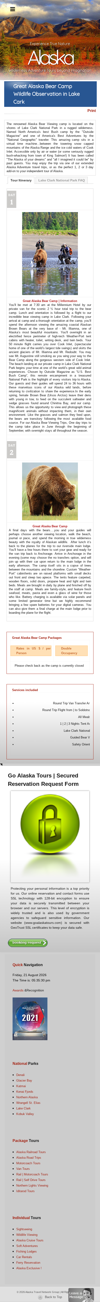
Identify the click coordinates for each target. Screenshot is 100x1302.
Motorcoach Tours (28, 1163)
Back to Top (53, 1297)
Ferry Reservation (28, 1262)
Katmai (21, 1086)
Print (91, 111)
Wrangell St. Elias (28, 1103)
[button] (81, 1294)
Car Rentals (24, 1257)
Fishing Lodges (26, 1251)
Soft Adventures (27, 1246)
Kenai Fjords (24, 1091)
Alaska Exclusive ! (29, 1268)
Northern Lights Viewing (32, 1185)
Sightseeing (24, 1229)
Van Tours (23, 1169)
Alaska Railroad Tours (31, 1152)
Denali (20, 1075)
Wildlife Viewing (26, 1234)
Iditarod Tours (25, 1191)
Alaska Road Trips (28, 1157)
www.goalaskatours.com (43, 923)
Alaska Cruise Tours (29, 1240)
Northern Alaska (27, 1097)
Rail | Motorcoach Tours (32, 1174)
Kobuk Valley (25, 1114)
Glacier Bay (24, 1080)
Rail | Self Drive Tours (31, 1180)
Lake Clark (23, 1108)
